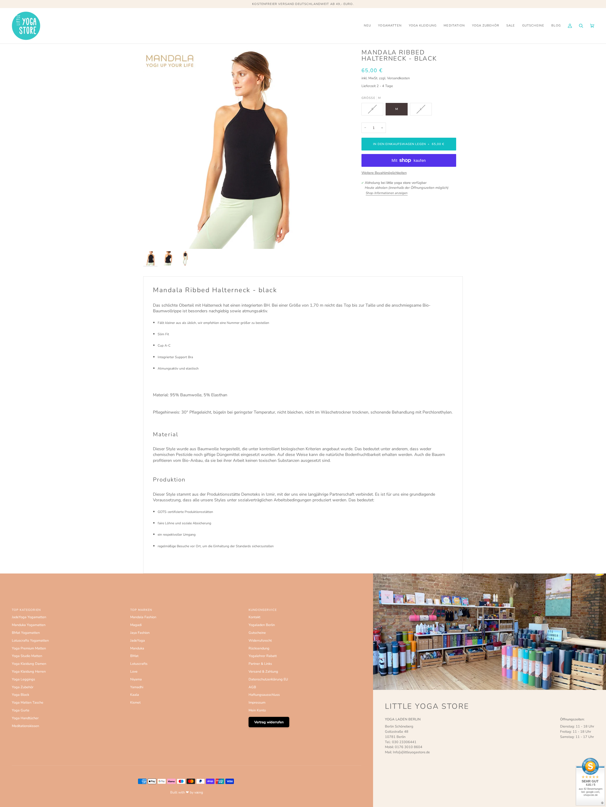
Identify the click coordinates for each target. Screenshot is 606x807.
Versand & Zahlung (263, 671)
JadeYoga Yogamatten (29, 617)
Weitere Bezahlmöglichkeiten (384, 172)
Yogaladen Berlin (262, 624)
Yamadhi (136, 687)
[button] (389, 26)
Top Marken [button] (141, 610)
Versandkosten (398, 78)
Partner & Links (260, 663)
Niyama (136, 679)
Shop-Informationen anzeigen (387, 193)
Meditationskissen (25, 725)
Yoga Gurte (20, 710)
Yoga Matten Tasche (27, 702)
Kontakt (254, 617)
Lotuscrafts (138, 663)
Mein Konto (257, 710)
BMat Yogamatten (26, 632)
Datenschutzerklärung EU (268, 679)
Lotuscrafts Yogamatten (30, 640)
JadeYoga (137, 640)
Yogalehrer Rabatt (263, 655)
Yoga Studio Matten (27, 655)
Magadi (136, 624)
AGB (252, 687)
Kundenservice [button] (263, 610)
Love (134, 671)
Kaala (134, 694)
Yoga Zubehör (22, 687)
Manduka (137, 648)
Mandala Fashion (143, 617)
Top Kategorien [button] (26, 610)
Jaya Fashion (140, 632)
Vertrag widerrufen (269, 722)
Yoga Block (20, 694)
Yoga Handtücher (25, 718)
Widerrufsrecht (260, 640)
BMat (134, 655)
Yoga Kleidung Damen (29, 663)
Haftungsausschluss (264, 694)
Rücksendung (259, 648)
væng (198, 792)
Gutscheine (257, 632)
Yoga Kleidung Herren (29, 671)
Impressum (257, 702)
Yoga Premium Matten (29, 648)
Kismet (135, 702)
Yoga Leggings (23, 679)
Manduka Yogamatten (28, 624)
